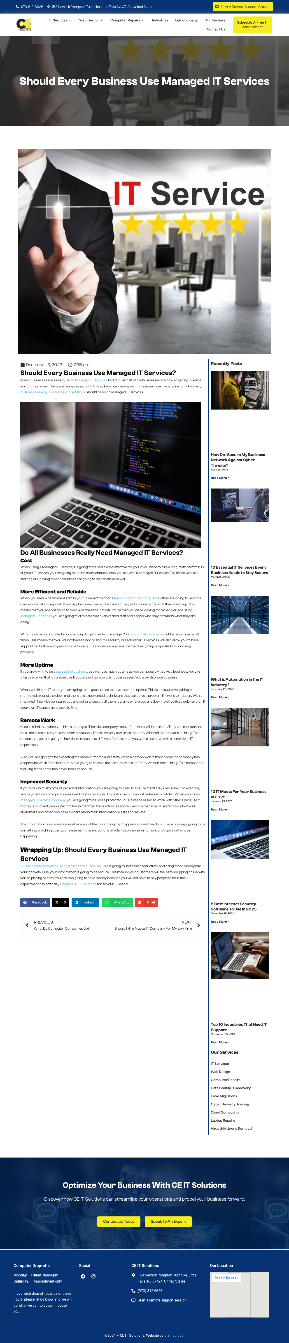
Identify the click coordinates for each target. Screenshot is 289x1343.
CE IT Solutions (85, 884)
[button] (35, 902)
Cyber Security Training (230, 1104)
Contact (66, 884)
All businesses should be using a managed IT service (60, 866)
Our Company (186, 20)
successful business (71, 671)
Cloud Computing (225, 1112)
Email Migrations (224, 1096)
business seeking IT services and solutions (53, 392)
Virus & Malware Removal (231, 1129)
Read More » (220, 478)
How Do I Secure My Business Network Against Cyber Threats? (238, 460)
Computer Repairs (125, 20)
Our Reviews (215, 20)
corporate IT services (147, 634)
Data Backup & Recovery (231, 1088)
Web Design (89, 20)
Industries (160, 20)
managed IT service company (42, 800)
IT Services (58, 20)
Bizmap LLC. (174, 1335)
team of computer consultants (137, 598)
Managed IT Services (91, 380)
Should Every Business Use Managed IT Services (144, 81)
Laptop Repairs (223, 1120)
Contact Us (216, 29)
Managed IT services (36, 616)
